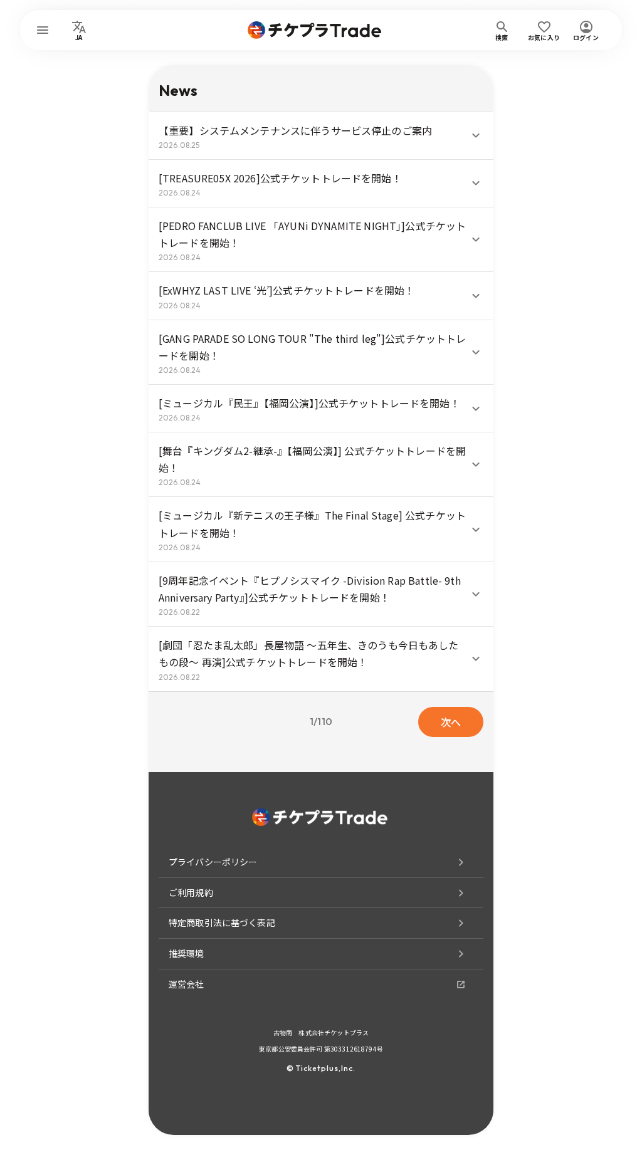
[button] (321, 135)
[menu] (43, 30)
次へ (451, 721)
